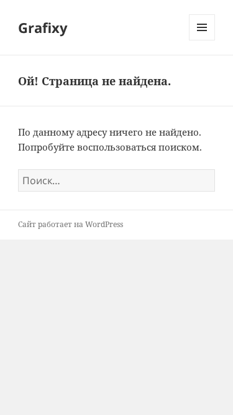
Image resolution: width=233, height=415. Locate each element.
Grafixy (43, 27)
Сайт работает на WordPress (70, 224)
